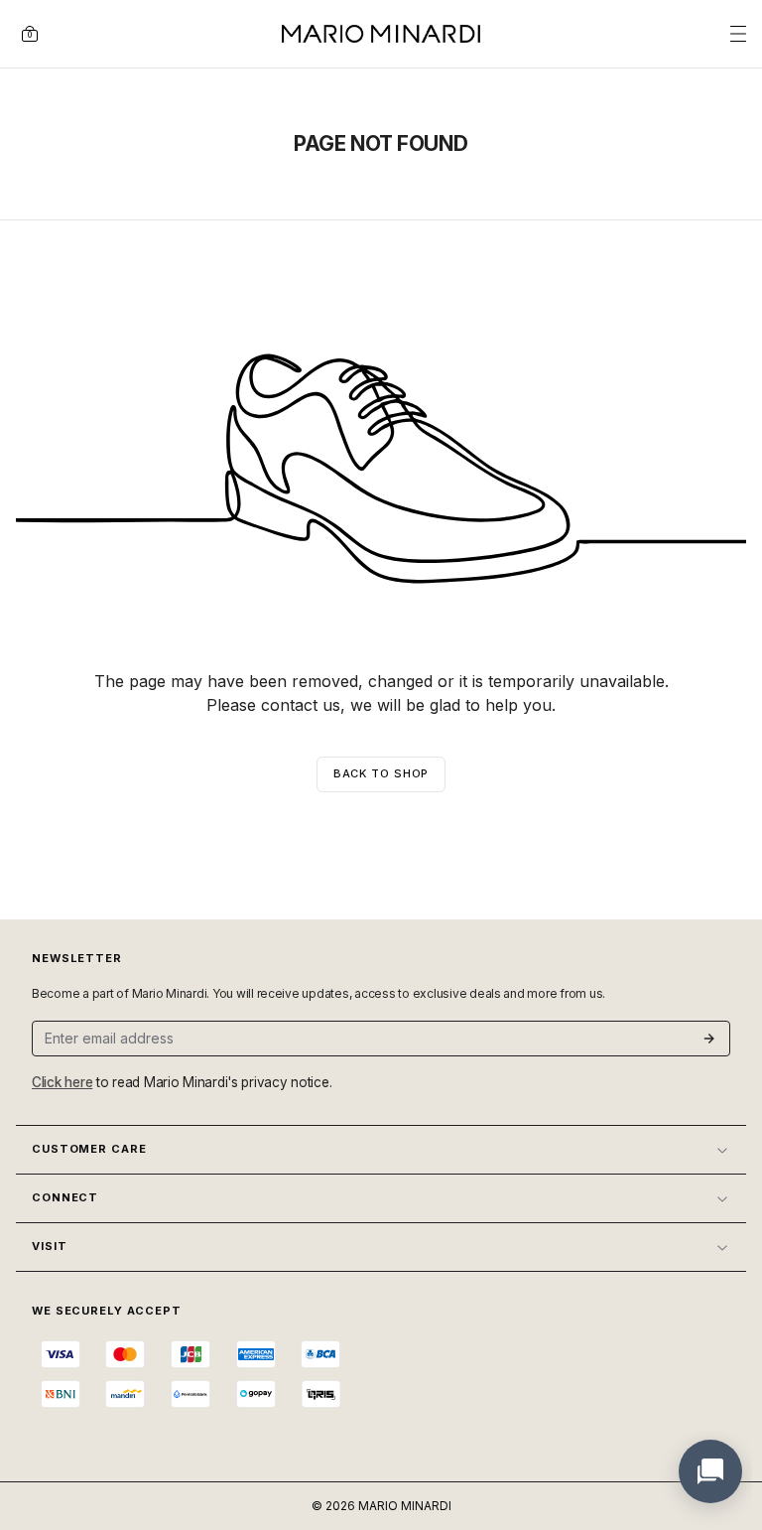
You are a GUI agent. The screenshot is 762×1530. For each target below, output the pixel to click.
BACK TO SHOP (381, 773)
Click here (62, 1082)
